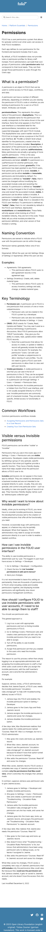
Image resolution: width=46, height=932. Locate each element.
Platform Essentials (17, 25)
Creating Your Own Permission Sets (21, 426)
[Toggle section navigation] (41, 17)
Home (4, 25)
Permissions (33, 25)
